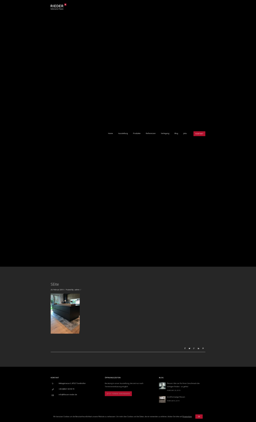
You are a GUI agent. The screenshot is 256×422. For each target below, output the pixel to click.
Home (110, 133)
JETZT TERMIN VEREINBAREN (118, 394)
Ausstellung (123, 133)
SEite (55, 284)
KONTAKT (199, 134)
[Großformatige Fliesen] (162, 399)
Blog (176, 133)
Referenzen (151, 133)
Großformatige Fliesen (176, 397)
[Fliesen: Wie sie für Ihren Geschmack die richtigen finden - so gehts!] (162, 385)
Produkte (137, 133)
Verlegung (165, 133)
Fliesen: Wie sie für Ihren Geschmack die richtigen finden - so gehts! (183, 385)
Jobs (185, 133)
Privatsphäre (187, 416)
